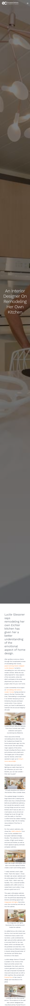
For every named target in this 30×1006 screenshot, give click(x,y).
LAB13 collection (16, 831)
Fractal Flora (8, 977)
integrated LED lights (11, 902)
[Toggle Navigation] (27, 3)
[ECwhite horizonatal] (10, 1)
